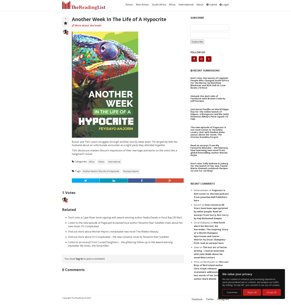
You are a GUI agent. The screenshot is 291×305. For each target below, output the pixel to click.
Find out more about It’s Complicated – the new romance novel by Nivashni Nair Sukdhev (118, 237)
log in (79, 258)
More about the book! (87, 25)
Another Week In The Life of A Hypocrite (119, 19)
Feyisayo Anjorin (131, 171)
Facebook (197, 299)
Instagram (223, 299)
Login (225, 4)
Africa (172, 4)
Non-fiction (142, 4)
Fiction (129, 4)
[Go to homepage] (87, 5)
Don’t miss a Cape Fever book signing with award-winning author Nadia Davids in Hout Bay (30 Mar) (125, 217)
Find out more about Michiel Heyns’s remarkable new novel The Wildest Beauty (113, 231)
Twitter (210, 299)
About (199, 4)
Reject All (252, 292)
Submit (213, 4)
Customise (232, 292)
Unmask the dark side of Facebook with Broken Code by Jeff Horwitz (208, 98)
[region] (251, 284)
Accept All (271, 292)
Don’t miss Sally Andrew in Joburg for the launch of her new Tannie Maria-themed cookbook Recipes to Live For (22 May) (209, 167)
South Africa (159, 4)
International (185, 4)
